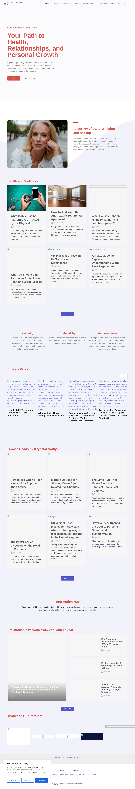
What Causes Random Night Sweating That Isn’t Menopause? (106, 219)
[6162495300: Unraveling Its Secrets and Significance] (54, 249)
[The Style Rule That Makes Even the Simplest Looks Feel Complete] (108, 464)
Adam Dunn (16, 226)
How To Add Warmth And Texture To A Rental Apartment (66, 215)
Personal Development (83, 4)
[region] (27, 772)
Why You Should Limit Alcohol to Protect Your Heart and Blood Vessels (26, 278)
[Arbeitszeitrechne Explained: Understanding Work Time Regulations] (97, 249)
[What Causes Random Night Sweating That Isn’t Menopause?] (108, 198)
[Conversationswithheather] (13, 3)
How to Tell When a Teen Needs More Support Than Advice (26, 483)
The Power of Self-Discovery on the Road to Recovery (25, 545)
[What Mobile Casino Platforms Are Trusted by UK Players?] (26, 198)
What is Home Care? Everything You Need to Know (111, 665)
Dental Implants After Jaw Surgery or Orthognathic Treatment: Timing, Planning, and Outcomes (82, 417)
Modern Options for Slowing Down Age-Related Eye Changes (65, 483)
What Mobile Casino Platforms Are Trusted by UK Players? (25, 219)
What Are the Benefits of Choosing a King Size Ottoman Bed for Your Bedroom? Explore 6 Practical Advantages (35, 689)
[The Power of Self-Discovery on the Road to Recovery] (26, 526)
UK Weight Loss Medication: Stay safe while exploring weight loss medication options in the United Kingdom (66, 530)
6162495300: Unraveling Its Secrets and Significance (66, 259)
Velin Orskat (17, 695)
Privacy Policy (51, 775)
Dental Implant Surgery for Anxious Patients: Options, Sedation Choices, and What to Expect (113, 414)
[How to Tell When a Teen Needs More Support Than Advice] (26, 464)
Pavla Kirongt (17, 285)
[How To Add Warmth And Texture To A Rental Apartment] (67, 196)
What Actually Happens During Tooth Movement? (51, 414)
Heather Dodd (98, 226)
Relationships (102, 4)
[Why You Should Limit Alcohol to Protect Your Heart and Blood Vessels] (26, 259)
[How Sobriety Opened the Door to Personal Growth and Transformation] (93, 517)
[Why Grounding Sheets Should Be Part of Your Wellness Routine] (83, 645)
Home (47, 4)
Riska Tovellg (57, 490)
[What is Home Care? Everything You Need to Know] (83, 667)
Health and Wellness (62, 4)
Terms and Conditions (68, 775)
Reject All (27, 780)
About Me (115, 4)
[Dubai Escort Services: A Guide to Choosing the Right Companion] (83, 690)
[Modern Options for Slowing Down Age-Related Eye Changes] (67, 464)
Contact (126, 4)
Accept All (41, 780)
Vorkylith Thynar (58, 222)
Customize (14, 780)
